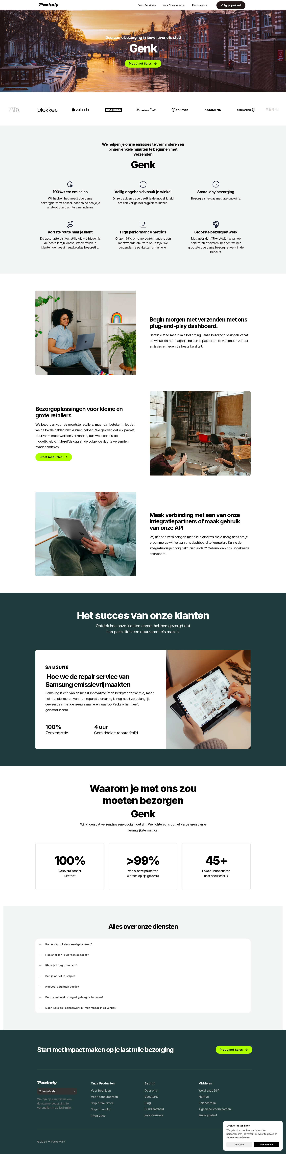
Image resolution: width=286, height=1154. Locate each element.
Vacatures (151, 1096)
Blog (148, 1103)
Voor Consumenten (174, 5)
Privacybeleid (207, 1115)
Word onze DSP (209, 1090)
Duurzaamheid (154, 1109)
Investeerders (154, 1115)
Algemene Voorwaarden (214, 1109)
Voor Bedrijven (147, 5)
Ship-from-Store (102, 1103)
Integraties (98, 1115)
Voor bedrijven (101, 1090)
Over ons (151, 1090)
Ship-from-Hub (101, 1109)
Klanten (203, 1096)
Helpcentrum (207, 1103)
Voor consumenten (104, 1097)
